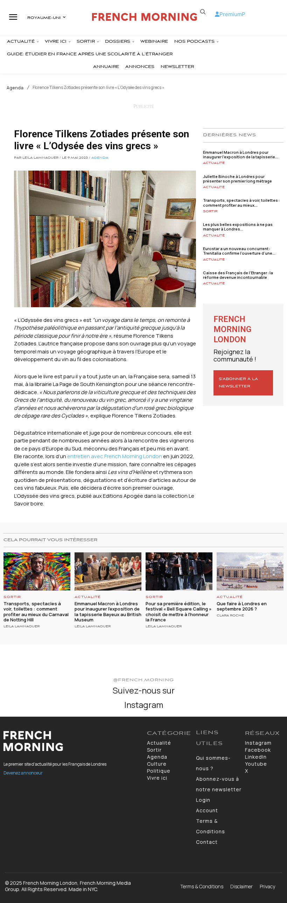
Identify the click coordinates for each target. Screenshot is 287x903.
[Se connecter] (217, 14)
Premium (230, 14)
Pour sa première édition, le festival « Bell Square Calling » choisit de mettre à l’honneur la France (178, 611)
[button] (203, 12)
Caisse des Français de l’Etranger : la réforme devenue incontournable (238, 275)
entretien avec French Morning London (114, 456)
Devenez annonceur (23, 773)
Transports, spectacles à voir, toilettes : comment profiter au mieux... (241, 202)
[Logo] (144, 17)
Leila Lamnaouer (22, 626)
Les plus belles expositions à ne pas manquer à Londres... (238, 227)
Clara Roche (230, 616)
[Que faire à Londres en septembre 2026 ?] (250, 571)
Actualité (214, 163)
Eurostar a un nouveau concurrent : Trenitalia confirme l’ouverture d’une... (239, 251)
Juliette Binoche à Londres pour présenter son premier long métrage (237, 179)
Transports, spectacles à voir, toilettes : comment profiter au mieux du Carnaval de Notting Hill (36, 611)
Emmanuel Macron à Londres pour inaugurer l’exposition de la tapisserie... (240, 154)
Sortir (210, 211)
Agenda (15, 88)
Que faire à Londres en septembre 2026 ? (242, 606)
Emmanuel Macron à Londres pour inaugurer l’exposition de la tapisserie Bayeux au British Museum (108, 611)
